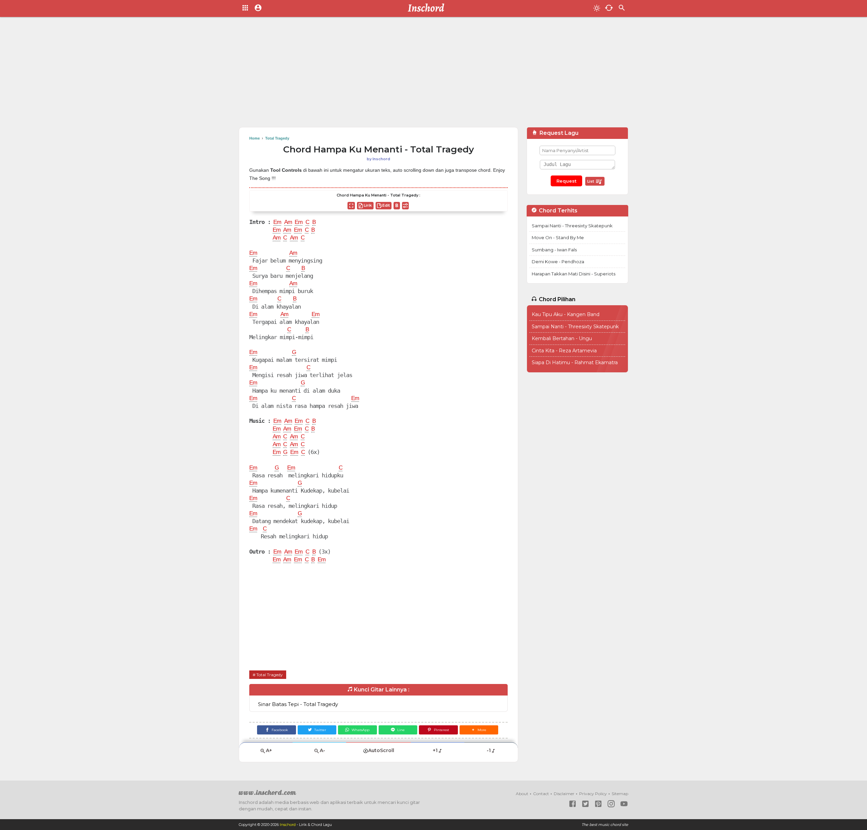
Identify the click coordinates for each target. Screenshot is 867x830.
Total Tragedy (269, 674)
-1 (489, 750)
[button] (479, 729)
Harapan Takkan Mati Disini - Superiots (573, 273)
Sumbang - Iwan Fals (554, 249)
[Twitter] (585, 804)
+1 (435, 750)
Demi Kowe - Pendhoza (558, 261)
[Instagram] (611, 804)
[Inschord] (428, 8)
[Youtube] (624, 804)
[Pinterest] (598, 804)
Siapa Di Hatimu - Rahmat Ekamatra (575, 362)
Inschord (288, 824)
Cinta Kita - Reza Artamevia (564, 351)
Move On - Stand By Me (558, 237)
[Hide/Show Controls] (405, 205)
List (591, 181)
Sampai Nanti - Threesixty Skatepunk (572, 225)
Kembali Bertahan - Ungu (562, 338)
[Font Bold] (397, 205)
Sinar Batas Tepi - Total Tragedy (298, 704)
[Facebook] (572, 804)
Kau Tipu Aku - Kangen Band (565, 314)
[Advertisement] (433, 74)
